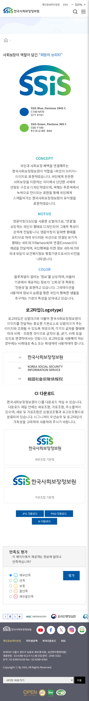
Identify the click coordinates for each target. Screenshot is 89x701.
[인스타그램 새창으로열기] (71, 630)
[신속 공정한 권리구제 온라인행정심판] (63, 616)
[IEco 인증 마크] (51, 692)
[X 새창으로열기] (61, 630)
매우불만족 (26, 596)
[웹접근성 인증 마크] (61, 693)
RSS (63, 640)
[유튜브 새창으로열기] (40, 630)
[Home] (7, 40)
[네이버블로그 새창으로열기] (82, 630)
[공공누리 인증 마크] (30, 693)
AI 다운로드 (44, 521)
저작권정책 (31, 640)
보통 (22, 586)
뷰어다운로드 (49, 640)
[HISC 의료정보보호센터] (36, 616)
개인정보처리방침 (51, 4)
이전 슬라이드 (5, 616)
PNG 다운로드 (59, 514)
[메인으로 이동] (21, 10)
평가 (71, 575)
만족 (22, 580)
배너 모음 (19, 616)
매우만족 (25, 575)
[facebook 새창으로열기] (51, 630)
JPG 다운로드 (30, 514)
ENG (65, 4)
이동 (79, 680)
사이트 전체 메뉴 (83, 11)
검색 (75, 11)
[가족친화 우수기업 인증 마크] (42, 692)
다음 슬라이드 (14, 616)
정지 (10, 616)
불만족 (23, 591)
